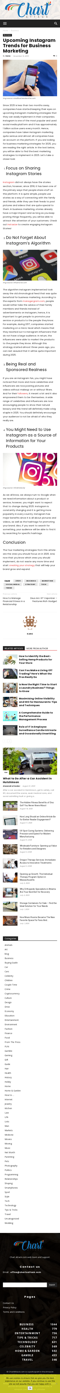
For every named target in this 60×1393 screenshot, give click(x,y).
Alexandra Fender (11, 786)
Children (9, 980)
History (8, 1077)
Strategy (30, 584)
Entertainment (12, 1020)
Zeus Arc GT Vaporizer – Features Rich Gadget (43, 600)
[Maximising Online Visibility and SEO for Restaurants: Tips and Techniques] (10, 702)
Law (7, 1112)
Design (8, 1002)
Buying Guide (11, 962)
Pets (7, 1161)
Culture (8, 998)
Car (6, 772)
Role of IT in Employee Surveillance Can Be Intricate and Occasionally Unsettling (37, 730)
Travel (8, 1214)
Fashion (8, 1028)
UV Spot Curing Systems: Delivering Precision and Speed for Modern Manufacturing (37, 834)
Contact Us (8, 1303)
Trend (9, 588)
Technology (10, 1205)
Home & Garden (13, 1090)
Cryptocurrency (12, 993)
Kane (8, 56)
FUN (7, 1046)
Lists (7, 1121)
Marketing (47, 581)
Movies (8, 1139)
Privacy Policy (9, 1307)
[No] (56, 1383)
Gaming (8, 1055)
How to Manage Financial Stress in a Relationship (14, 601)
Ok (30, 1388)
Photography (11, 1165)
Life (6, 1117)
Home (5, 30)
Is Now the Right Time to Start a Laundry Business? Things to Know (38, 688)
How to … (9, 1095)
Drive (7, 1006)
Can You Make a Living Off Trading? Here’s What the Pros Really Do (35, 674)
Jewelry (8, 1103)
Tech (43, 584)
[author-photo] (30, 629)
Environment (11, 1024)
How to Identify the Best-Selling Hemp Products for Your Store (35, 659)
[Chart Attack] (30, 10)
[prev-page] (5, 741)
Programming (11, 1174)
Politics (8, 1170)
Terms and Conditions (14, 1311)
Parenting (9, 1156)
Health (8, 1073)
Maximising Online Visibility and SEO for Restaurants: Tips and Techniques (38, 702)
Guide (7, 1064)
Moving (8, 1143)
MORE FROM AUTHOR (37, 648)
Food (7, 1037)
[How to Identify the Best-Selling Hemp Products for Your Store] (10, 659)
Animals (8, 945)
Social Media (13, 584)
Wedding (9, 1223)
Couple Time (11, 984)
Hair (7, 1068)
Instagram (9, 182)
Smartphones (11, 1187)
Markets (9, 1130)
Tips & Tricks (11, 1209)
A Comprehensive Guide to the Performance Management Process (36, 716)
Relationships (11, 1178)
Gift (6, 1059)
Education (9, 1015)
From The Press (12, 1042)
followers (22, 393)
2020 (18, 581)
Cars (7, 971)
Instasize (12, 224)
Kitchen (8, 1108)
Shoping (9, 1183)
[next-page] (9, 741)
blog (7, 953)
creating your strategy (22, 565)
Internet (9, 1099)
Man (7, 1126)
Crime (7, 989)
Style (7, 1196)
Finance (8, 1033)
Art (6, 949)
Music (7, 1148)
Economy (9, 1011)
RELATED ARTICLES (14, 648)
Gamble (8, 1050)
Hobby (8, 1081)
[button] (5, 24)
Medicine (9, 1134)
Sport (7, 1192)
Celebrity (9, 975)
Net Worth (10, 1152)
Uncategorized (12, 1218)
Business (15, 30)
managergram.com (34, 301)
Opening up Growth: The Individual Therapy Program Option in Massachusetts (36, 877)
